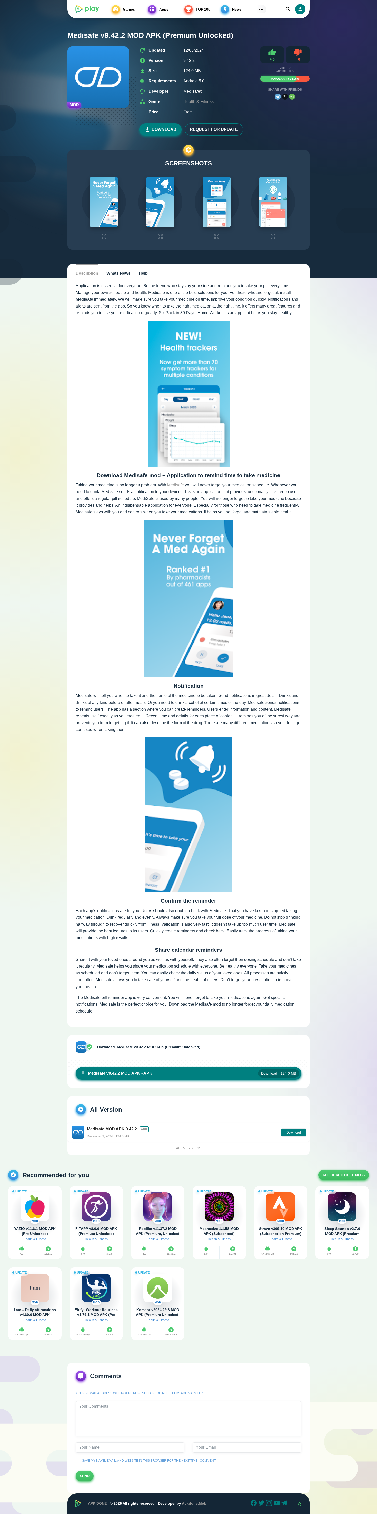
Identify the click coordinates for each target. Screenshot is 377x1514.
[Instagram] (270, 1504)
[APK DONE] (87, 9)
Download (164, 129)
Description (87, 273)
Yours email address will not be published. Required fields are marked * (139, 1393)
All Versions (188, 1148)
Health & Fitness (198, 101)
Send (85, 1476)
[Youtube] (277, 1504)
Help (143, 273)
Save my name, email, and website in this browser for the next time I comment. (148, 1460)
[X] (285, 97)
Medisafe (175, 485)
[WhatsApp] (292, 97)
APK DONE (97, 1503)
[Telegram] (278, 97)
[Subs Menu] (261, 9)
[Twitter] (262, 1504)
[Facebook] (254, 1504)
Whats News (118, 273)
